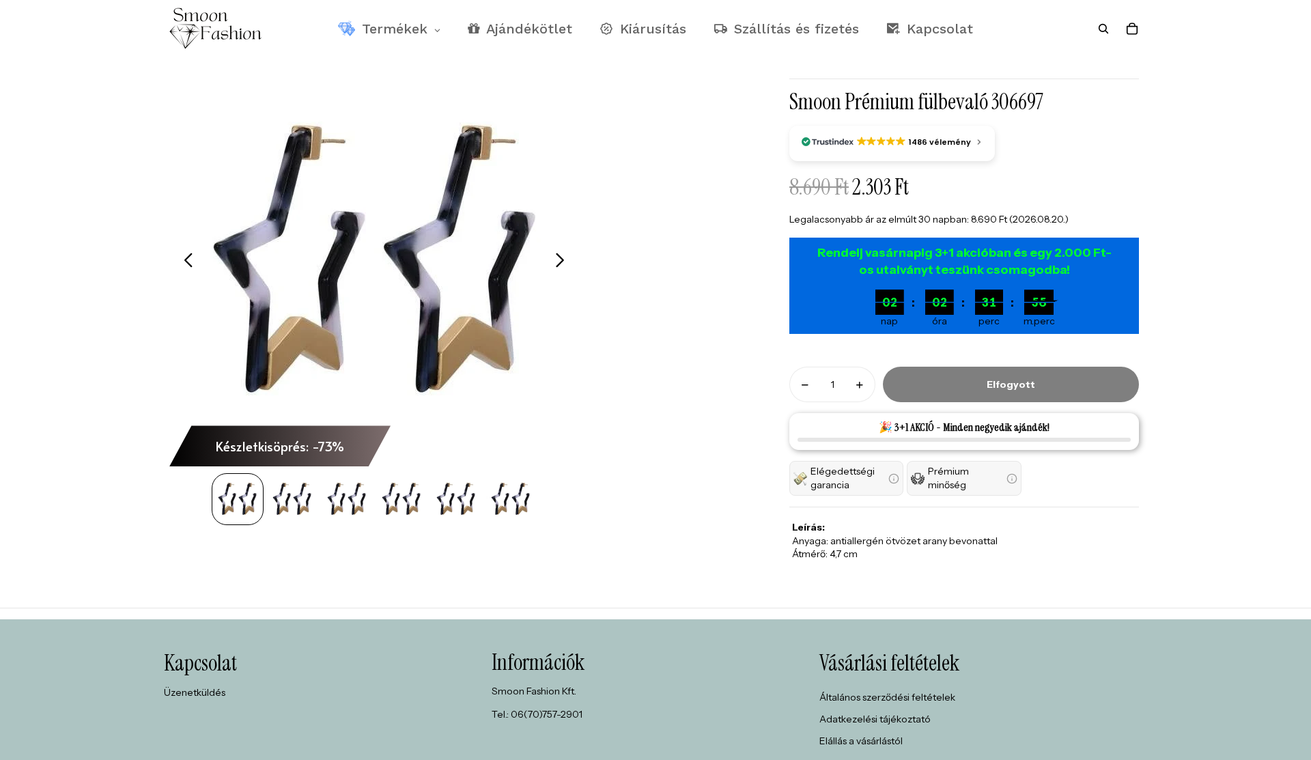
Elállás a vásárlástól (861, 741)
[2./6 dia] (292, 499)
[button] (846, 478)
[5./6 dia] (456, 499)
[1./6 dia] (237, 499)
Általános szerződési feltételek (887, 697)
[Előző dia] (184, 262)
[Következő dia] (563, 262)
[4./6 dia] (401, 499)
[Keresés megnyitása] (1103, 29)
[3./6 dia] (346, 499)
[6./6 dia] (510, 499)
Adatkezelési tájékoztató (875, 719)
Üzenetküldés (194, 692)
